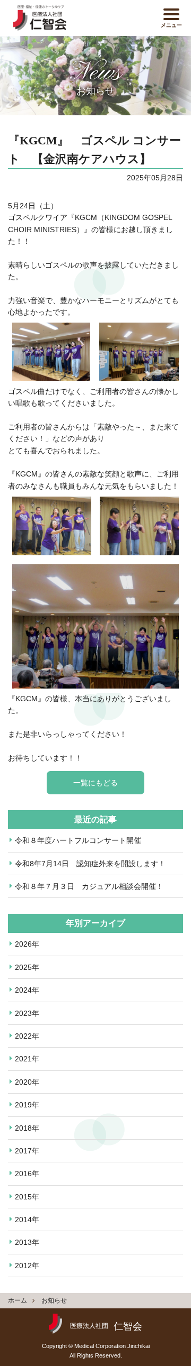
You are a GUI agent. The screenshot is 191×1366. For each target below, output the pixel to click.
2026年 (27, 944)
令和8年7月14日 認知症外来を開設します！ (90, 863)
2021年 (27, 1059)
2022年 (27, 1036)
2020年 (27, 1082)
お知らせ (54, 1300)
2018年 (27, 1128)
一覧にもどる (95, 782)
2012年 (27, 1265)
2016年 (27, 1173)
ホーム (17, 1300)
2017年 (27, 1151)
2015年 (27, 1197)
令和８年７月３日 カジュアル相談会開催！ (89, 886)
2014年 (27, 1219)
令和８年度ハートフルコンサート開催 (78, 840)
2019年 (27, 1105)
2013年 (27, 1242)
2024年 (27, 990)
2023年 (27, 1013)
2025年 (27, 967)
